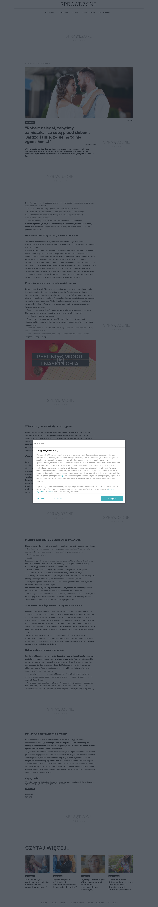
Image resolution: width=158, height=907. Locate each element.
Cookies (50, 492)
